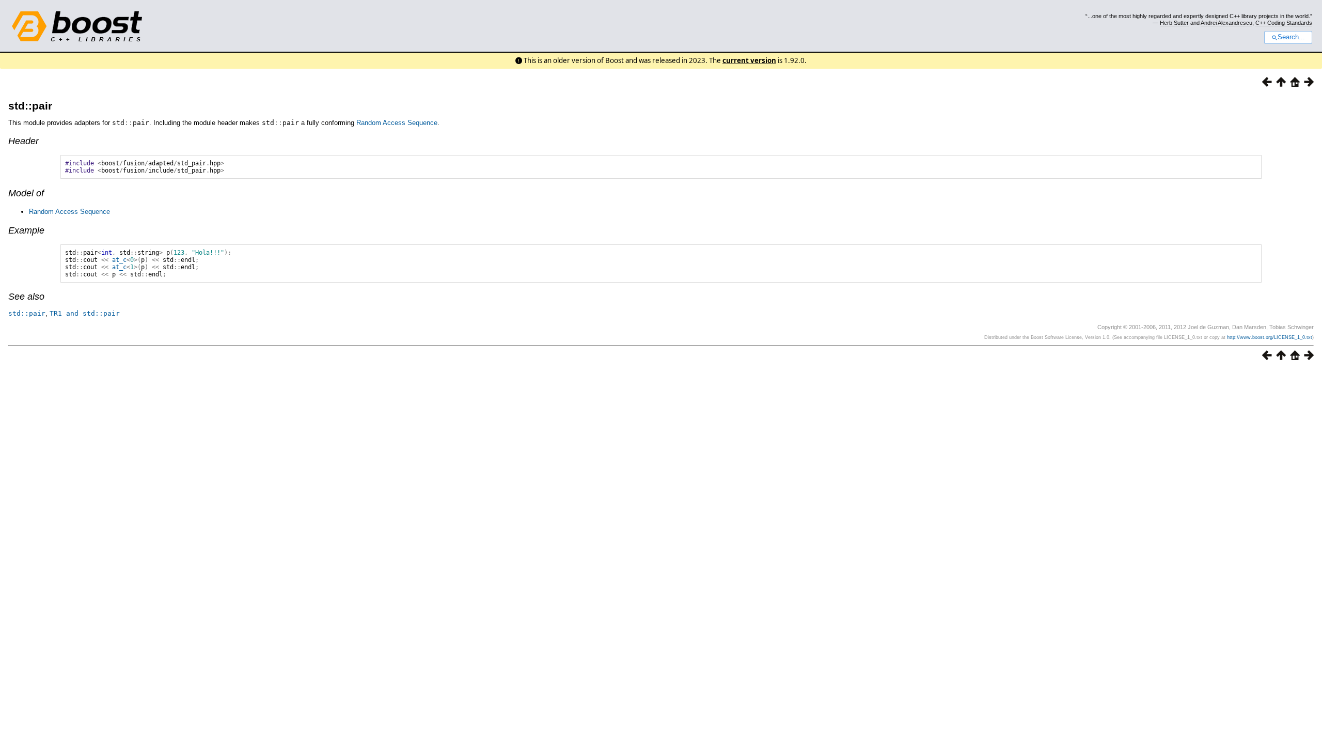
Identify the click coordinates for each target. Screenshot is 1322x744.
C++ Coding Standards (1283, 23)
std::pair (30, 106)
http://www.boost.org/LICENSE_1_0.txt (1269, 337)
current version (749, 60)
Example (26, 230)
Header (23, 141)
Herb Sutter (1174, 23)
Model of (26, 193)
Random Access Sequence (396, 123)
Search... (1291, 37)
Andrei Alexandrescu (1226, 23)
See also (26, 296)
